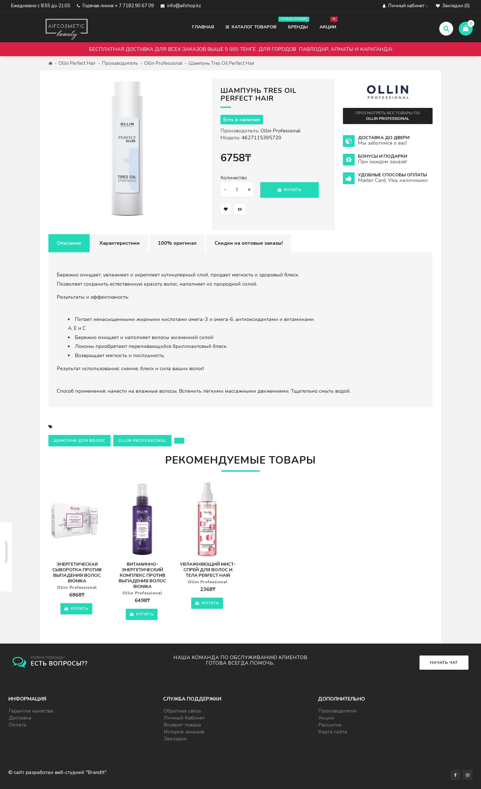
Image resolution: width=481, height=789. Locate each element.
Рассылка (330, 724)
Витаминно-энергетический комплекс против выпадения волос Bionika (142, 575)
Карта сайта (332, 731)
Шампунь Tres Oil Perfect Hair (221, 63)
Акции (328, 23)
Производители (337, 711)
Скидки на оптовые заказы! (249, 243)
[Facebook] (455, 775)
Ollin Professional (163, 63)
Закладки (175, 738)
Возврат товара (182, 724)
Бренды (295, 23)
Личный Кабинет (184, 717)
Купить (292, 189)
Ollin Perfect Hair (77, 63)
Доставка (20, 717)
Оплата (17, 724)
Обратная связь (182, 711)
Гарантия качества (31, 711)
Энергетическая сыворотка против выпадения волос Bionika (77, 572)
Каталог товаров (253, 27)
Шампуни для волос (79, 440)
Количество (233, 178)
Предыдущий (6, 552)
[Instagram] (468, 775)
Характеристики (119, 243)
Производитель (120, 63)
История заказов (184, 731)
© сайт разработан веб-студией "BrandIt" (57, 772)
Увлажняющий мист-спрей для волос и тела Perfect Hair (208, 569)
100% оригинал (177, 243)
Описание (69, 243)
